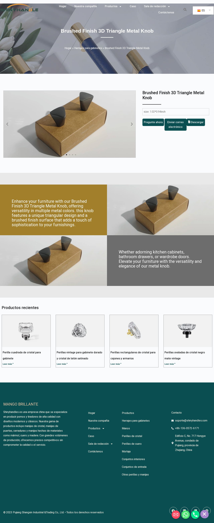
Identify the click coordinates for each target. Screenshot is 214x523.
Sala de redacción (155, 6)
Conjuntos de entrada (134, 467)
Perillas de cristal (132, 436)
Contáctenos (166, 13)
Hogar (62, 6)
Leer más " (8, 364)
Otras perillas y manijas (135, 475)
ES (203, 11)
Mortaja (126, 452)
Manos (126, 428)
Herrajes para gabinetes (88, 48)
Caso (133, 6)
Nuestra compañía (85, 6)
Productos (111, 6)
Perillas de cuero (132, 444)
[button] (185, 9)
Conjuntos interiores (133, 459)
